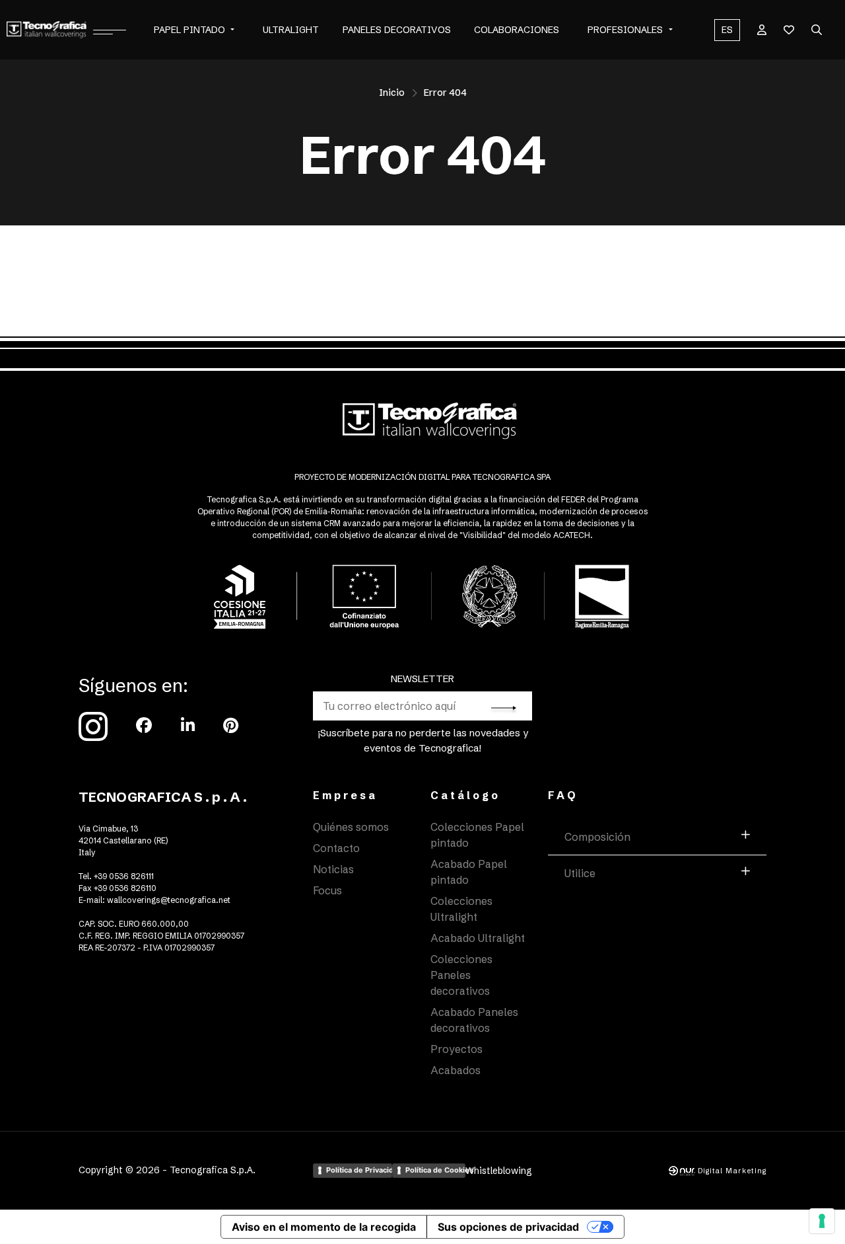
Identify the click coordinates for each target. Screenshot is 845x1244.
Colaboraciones (516, 30)
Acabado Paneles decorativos (474, 1019)
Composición (597, 836)
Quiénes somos (351, 827)
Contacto (336, 848)
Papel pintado (189, 30)
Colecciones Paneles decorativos (461, 974)
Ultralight (291, 30)
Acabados (455, 1070)
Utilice (579, 873)
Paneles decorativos (397, 30)
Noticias (333, 869)
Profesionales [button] (625, 30)
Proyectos (456, 1049)
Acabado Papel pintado (468, 871)
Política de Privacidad (359, 1170)
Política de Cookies (435, 1170)
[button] (232, 30)
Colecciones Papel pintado (477, 834)
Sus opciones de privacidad (508, 1226)
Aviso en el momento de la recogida (324, 1226)
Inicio (392, 92)
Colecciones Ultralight (461, 908)
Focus (327, 890)
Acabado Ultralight (477, 938)
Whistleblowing (498, 1171)
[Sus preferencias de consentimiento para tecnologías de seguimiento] (821, 1220)
